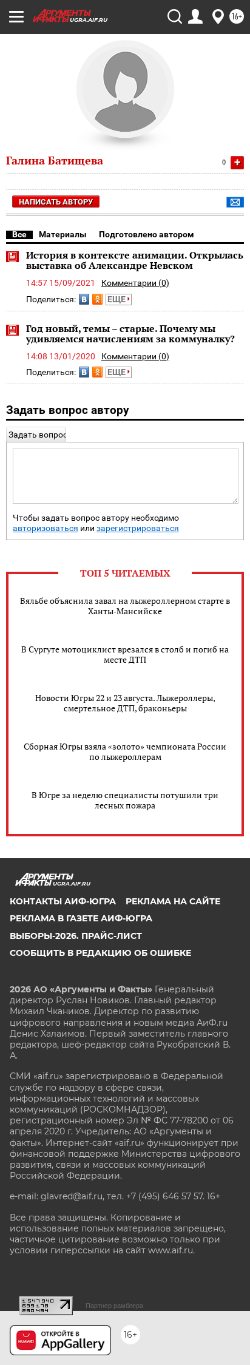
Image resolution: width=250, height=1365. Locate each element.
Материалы (63, 234)
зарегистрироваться (137, 528)
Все (19, 234)
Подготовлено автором (146, 234)
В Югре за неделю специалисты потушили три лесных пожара (125, 800)
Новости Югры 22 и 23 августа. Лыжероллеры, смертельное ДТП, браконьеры (125, 703)
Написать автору (56, 201)
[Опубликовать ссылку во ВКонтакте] (84, 299)
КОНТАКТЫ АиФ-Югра (63, 901)
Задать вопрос (37, 434)
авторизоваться (45, 528)
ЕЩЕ (117, 299)
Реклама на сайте (173, 901)
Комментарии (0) (135, 283)
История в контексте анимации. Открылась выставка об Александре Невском (134, 260)
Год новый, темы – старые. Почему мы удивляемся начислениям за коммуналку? (130, 334)
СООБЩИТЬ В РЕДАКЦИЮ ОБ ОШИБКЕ (100, 952)
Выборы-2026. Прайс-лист (76, 935)
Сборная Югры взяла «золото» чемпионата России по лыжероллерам (125, 751)
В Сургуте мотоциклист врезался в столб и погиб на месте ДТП (125, 654)
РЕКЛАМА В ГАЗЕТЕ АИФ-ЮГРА (81, 918)
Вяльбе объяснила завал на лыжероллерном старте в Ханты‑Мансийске (125, 605)
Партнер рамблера (114, 1305)
